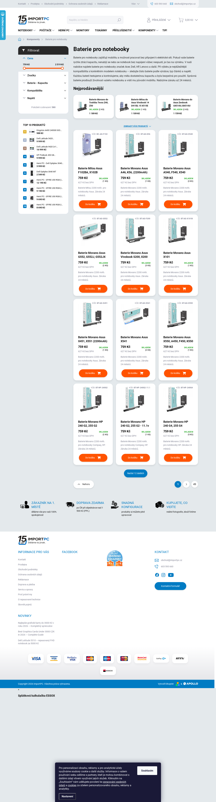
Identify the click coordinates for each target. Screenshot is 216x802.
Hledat (119, 20)
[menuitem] (27, 30)
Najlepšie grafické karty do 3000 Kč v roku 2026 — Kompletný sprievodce (36, 624)
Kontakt (22, 4)
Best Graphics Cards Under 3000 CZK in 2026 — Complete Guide (36, 633)
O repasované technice (29, 599)
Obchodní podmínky (54, 4)
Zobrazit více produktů (136, 126)
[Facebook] (157, 574)
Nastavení (67, 796)
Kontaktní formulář (170, 586)
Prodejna (35, 4)
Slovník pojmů (25, 604)
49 (194, 484)
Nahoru (86, 484)
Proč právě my (25, 594)
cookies (72, 785)
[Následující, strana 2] (186, 484)
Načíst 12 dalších (135, 473)
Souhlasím (147, 770)
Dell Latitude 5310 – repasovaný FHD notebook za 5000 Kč (36, 642)
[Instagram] (163, 574)
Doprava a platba (26, 584)
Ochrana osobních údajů (81, 4)
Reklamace (102, 4)
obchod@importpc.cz (171, 560)
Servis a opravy (25, 589)
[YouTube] (170, 574)
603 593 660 (167, 566)
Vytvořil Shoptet (166, 684)
